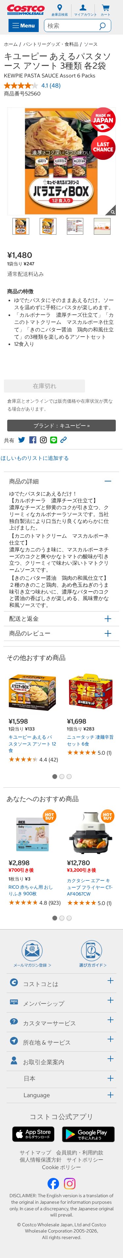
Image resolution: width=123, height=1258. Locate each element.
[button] (105, 25)
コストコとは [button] (40, 984)
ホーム (11, 44)
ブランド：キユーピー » (61, 425)
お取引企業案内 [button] (43, 1062)
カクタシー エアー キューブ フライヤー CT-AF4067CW (90, 887)
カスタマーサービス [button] (49, 1023)
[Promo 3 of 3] (69, 777)
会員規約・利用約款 (79, 1152)
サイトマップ (35, 1152)
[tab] (61, 982)
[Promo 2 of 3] (61, 777)
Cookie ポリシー (61, 1167)
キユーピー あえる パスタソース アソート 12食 (32, 743)
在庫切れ (44, 386)
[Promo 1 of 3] (54, 777)
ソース (91, 44)
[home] (26, 9)
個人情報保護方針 (41, 1159)
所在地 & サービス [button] (47, 1042)
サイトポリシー (85, 1159)
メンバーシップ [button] (43, 1003)
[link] (22, 440)
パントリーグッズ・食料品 (50, 44)
